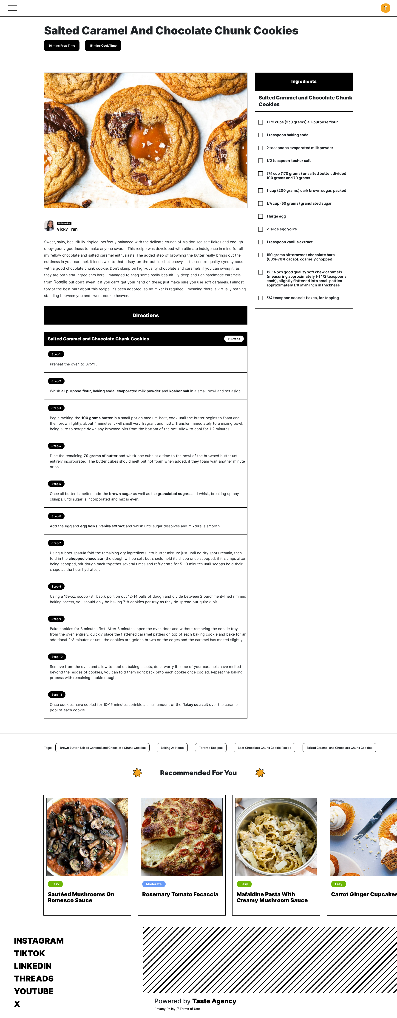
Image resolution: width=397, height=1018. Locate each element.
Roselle (60, 282)
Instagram (39, 940)
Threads (34, 978)
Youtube (34, 991)
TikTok (29, 953)
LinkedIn (32, 965)
